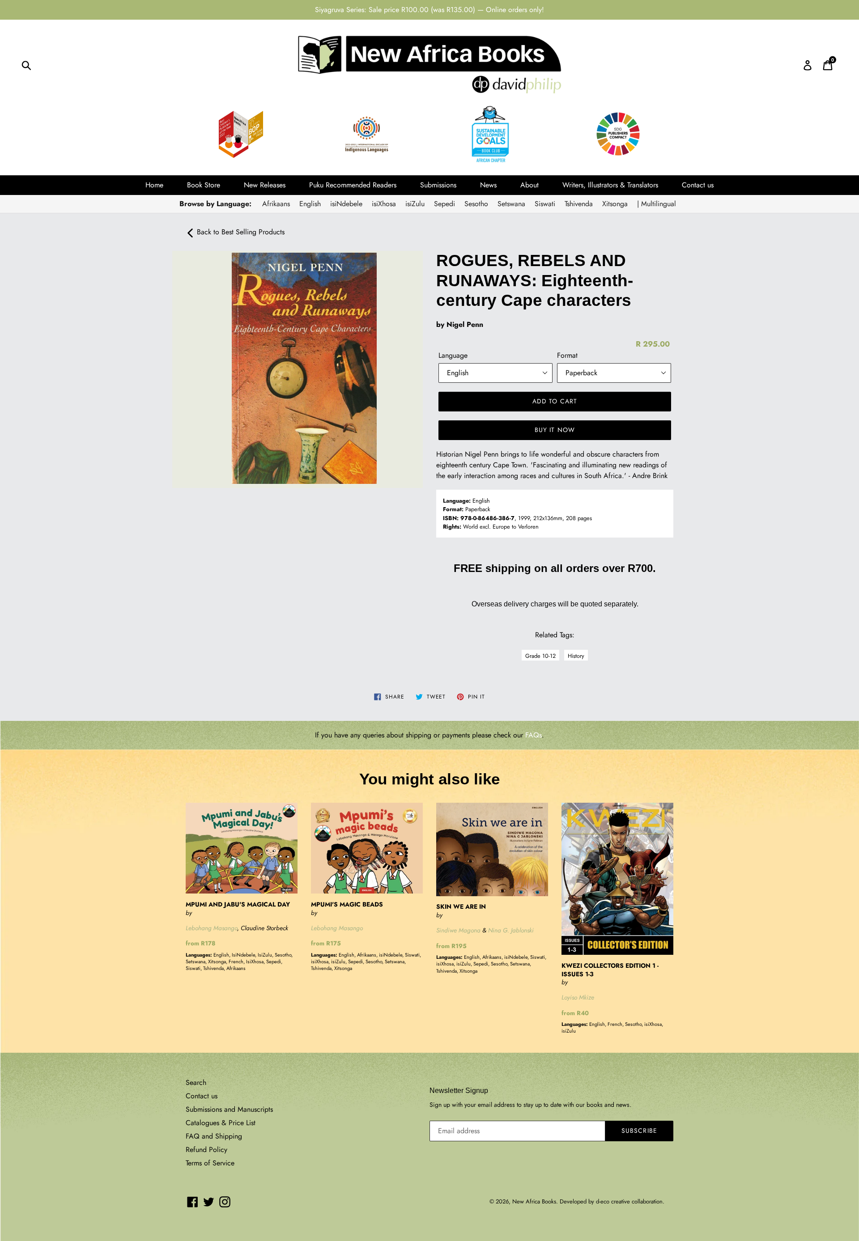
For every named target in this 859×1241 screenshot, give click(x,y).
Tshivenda (579, 204)
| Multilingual (656, 204)
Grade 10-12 (540, 656)
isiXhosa (384, 204)
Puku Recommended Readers (352, 185)
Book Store (203, 185)
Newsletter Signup (459, 1090)
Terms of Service (210, 1163)
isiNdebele (346, 204)
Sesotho (476, 204)
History (576, 656)
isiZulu (415, 204)
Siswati (545, 204)
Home (154, 185)
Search (196, 1082)
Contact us (698, 185)
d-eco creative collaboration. (630, 1201)
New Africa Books (534, 1201)
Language (453, 355)
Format (567, 355)
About (529, 185)
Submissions (438, 185)
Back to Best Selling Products (240, 232)
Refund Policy (206, 1149)
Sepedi (444, 204)
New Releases (264, 185)
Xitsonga (615, 204)
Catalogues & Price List (220, 1123)
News (488, 185)
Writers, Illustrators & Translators (610, 185)
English (310, 204)
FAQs (533, 735)
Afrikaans (276, 204)
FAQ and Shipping (214, 1136)
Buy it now (555, 429)
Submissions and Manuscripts (229, 1109)
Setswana (511, 204)
